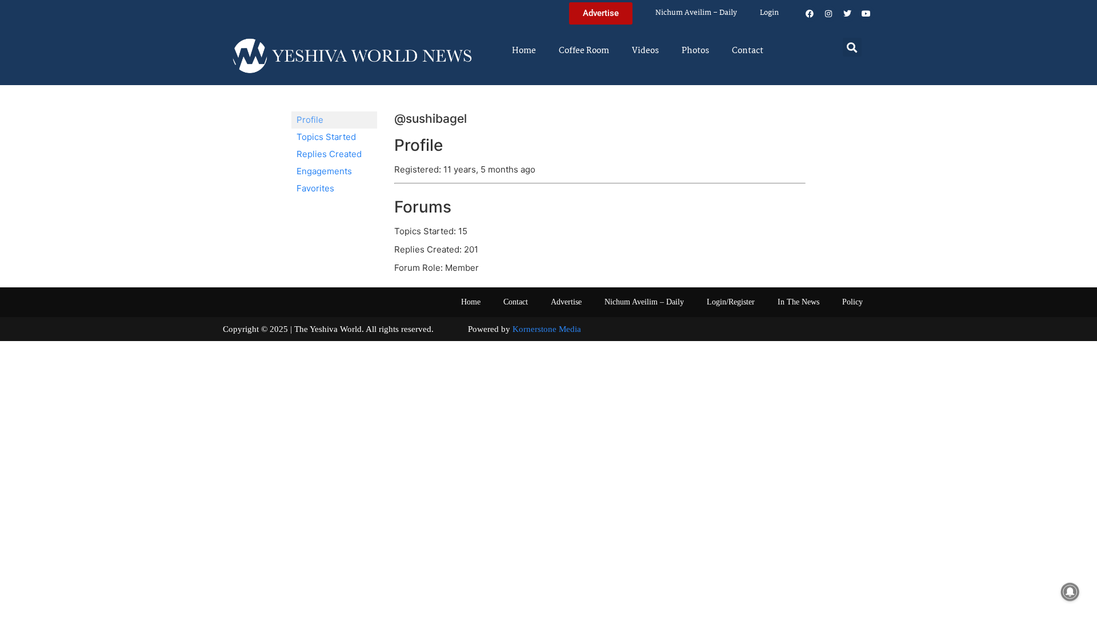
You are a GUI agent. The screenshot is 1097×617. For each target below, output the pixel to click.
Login (769, 13)
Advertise (566, 302)
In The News (798, 302)
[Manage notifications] (1070, 592)
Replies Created (329, 154)
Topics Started (326, 136)
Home (524, 51)
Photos (695, 51)
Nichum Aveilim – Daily (696, 13)
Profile (310, 119)
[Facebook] (810, 14)
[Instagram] (828, 14)
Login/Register (731, 302)
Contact (747, 51)
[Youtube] (866, 14)
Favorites (315, 188)
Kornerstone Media (547, 329)
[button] (852, 47)
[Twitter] (847, 14)
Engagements (324, 171)
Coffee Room (584, 51)
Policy (852, 302)
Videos (645, 51)
